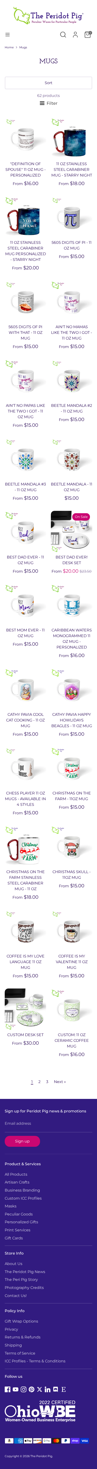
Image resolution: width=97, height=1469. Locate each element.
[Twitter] (39, 1389)
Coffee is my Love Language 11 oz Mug (25, 962)
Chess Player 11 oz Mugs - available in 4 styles (25, 799)
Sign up (22, 1141)
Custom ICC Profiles (23, 1198)
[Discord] (55, 1389)
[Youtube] (15, 1389)
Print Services (17, 1230)
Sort (49, 83)
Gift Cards (14, 1238)
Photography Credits (24, 1287)
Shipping (13, 1345)
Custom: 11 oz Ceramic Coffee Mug (72, 1040)
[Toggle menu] (7, 34)
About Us (13, 1263)
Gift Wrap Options (21, 1321)
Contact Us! (16, 1295)
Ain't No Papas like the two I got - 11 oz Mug (25, 411)
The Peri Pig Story (21, 1279)
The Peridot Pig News (25, 1272)
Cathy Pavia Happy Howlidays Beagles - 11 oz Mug (71, 720)
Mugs (23, 47)
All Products (16, 1174)
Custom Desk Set (25, 1035)
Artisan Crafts (17, 1182)
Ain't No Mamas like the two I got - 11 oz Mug (71, 332)
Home (9, 47)
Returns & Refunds (22, 1337)
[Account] (75, 32)
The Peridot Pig (41, 1456)
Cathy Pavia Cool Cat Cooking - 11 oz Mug (25, 720)
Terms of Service (20, 1353)
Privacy (11, 1329)
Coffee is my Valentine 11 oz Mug (72, 962)
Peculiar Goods (19, 1214)
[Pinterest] (31, 1389)
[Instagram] (23, 1389)
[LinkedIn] (47, 1389)
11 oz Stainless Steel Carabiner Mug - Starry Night (71, 169)
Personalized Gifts (21, 1222)
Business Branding (22, 1190)
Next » (60, 1081)
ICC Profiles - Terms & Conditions (35, 1361)
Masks (10, 1206)
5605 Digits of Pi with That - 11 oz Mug (25, 332)
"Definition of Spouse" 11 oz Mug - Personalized (25, 169)
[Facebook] (7, 1389)
